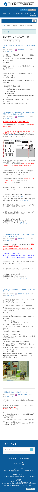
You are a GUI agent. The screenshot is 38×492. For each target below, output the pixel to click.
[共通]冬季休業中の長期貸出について (16, 392)
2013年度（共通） (9, 396)
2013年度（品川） (9, 51)
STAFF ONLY (30, 489)
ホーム (3, 26)
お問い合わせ (19, 13)
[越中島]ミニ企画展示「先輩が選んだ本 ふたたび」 (19, 290)
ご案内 (16, 196)
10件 (16, 41)
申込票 (21, 196)
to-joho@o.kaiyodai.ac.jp (25, 223)
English (32, 10)
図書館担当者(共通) (22, 395)
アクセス (29, 13)
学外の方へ (33, 15)
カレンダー (8, 13)
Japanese (24, 10)
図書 (10, 135)
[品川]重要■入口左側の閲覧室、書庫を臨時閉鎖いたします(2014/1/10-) (18, 113)
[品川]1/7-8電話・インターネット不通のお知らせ (19, 46)
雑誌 (14, 135)
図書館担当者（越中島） (23, 294)
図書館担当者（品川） (23, 49)
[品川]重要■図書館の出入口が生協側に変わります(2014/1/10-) (18, 235)
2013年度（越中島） (10, 295)
